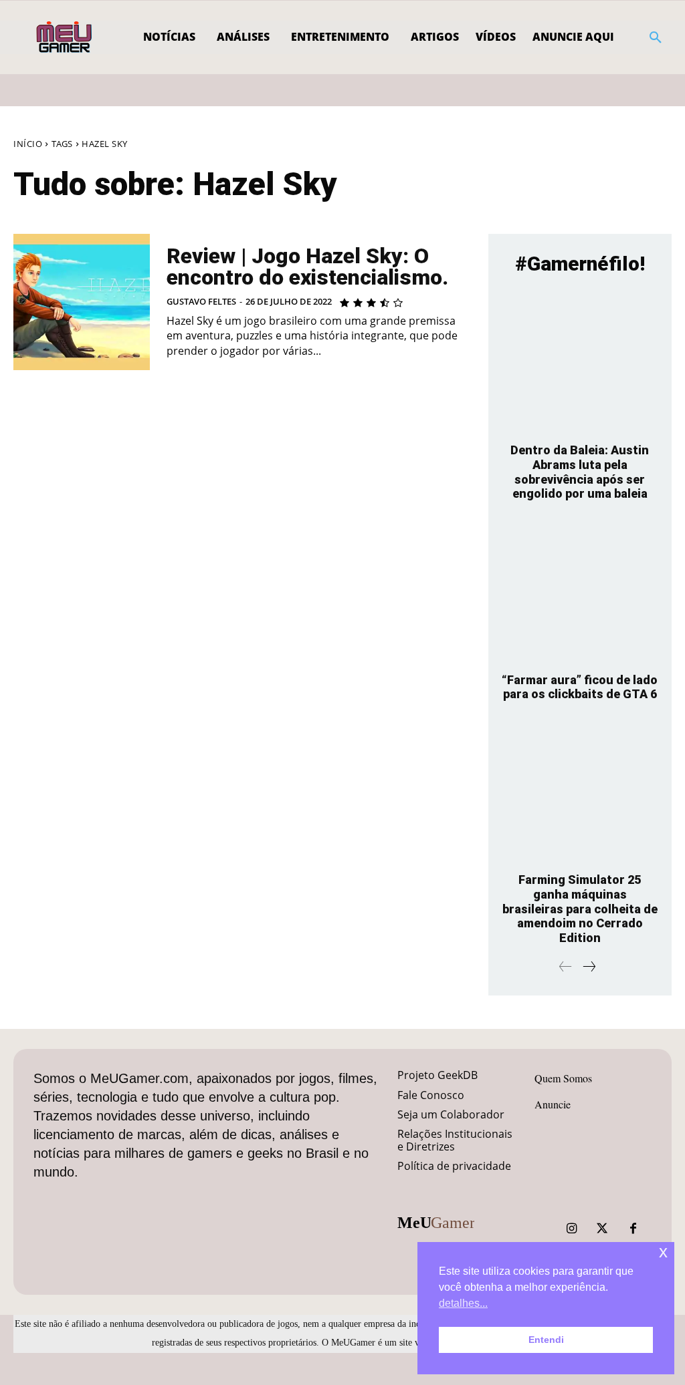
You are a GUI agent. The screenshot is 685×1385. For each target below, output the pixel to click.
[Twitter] (602, 1229)
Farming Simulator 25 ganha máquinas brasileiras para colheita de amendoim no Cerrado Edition (580, 908)
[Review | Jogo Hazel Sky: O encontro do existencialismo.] (81, 302)
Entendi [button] (546, 1339)
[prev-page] (566, 966)
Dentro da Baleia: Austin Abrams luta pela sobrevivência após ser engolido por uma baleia (579, 471)
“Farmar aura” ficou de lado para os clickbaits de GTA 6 (580, 687)
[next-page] (588, 966)
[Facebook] (633, 1229)
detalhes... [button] (463, 1303)
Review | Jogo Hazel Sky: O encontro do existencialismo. (307, 266)
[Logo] (65, 37)
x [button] (663, 1251)
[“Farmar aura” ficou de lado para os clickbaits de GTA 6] (580, 591)
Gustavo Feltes (201, 301)
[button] (656, 37)
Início (27, 144)
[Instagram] (571, 1229)
